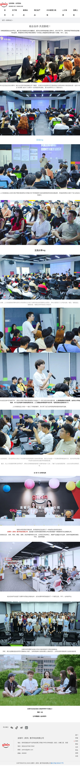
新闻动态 (9, 20)
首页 (3, 20)
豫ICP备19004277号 (57, 763)
